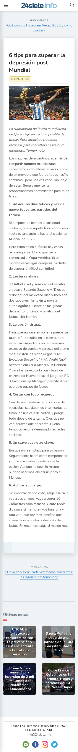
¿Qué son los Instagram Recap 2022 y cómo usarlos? (39, 28)
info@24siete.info (39, 734)
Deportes (20, 79)
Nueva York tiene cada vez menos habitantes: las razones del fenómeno (39, 575)
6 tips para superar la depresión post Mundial (37, 62)
